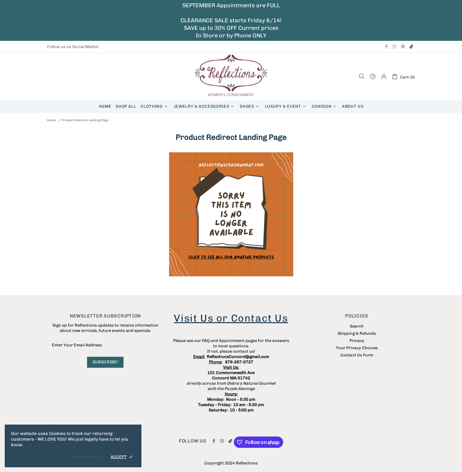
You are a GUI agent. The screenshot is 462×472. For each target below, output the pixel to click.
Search (357, 326)
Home (51, 120)
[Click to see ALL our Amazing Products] (231, 214)
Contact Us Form (356, 355)
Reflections (231, 76)
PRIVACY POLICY (87, 456)
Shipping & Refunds (357, 333)
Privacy (356, 340)
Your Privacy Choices (357, 347)
